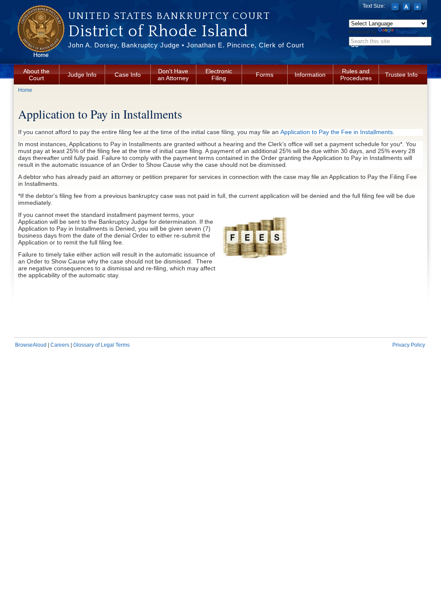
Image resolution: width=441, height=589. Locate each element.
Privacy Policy (408, 345)
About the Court (36, 74)
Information (310, 74)
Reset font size (407, 8)
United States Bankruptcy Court (169, 16)
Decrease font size (396, 8)
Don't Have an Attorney (173, 74)
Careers (59, 345)
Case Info (128, 74)
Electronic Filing (218, 74)
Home (25, 90)
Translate (406, 32)
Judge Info (82, 74)
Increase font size (418, 8)
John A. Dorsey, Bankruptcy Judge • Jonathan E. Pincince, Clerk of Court (186, 45)
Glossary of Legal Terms (101, 345)
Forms (264, 74)
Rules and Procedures (356, 74)
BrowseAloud (31, 345)
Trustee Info (401, 74)
